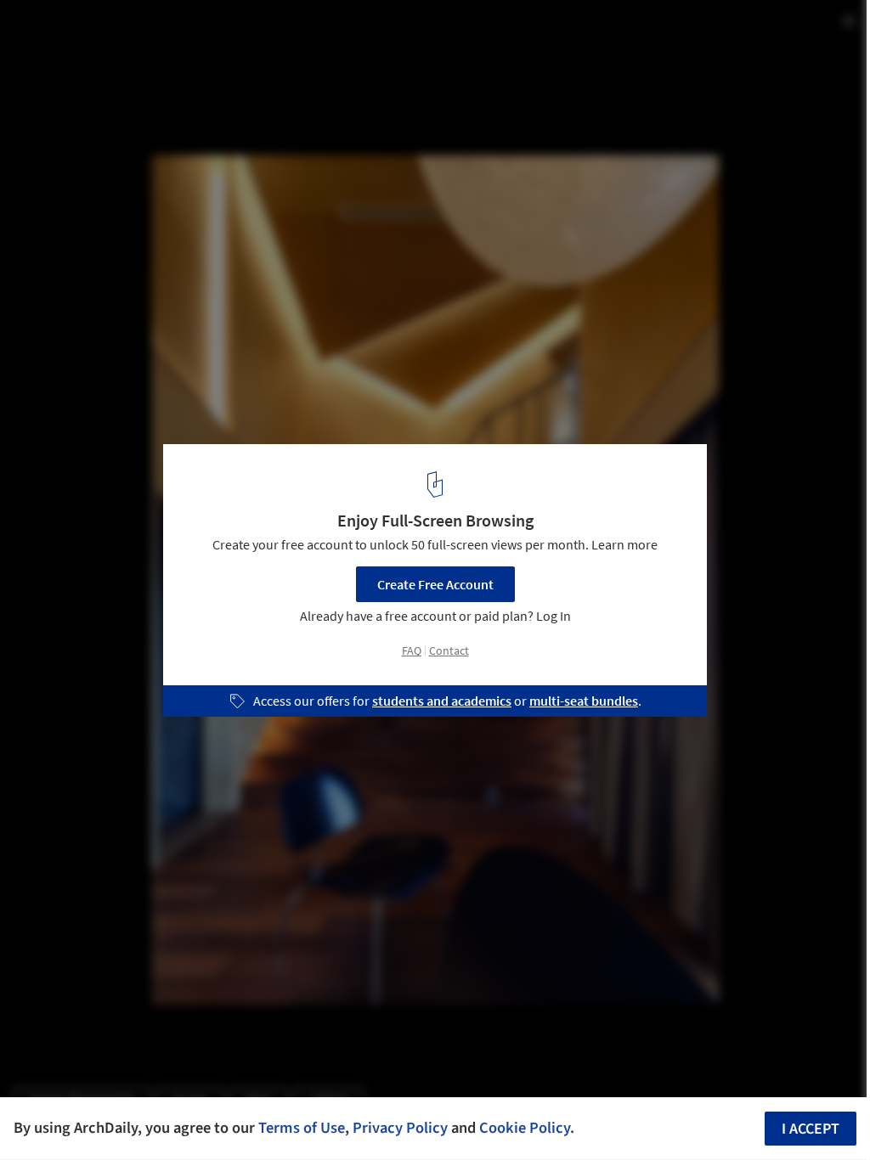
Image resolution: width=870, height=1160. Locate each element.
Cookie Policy (524, 1128)
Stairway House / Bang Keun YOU (157, 31)
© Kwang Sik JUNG (65, 59)
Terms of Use (301, 1128)
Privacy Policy (400, 1128)
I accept (810, 1129)
